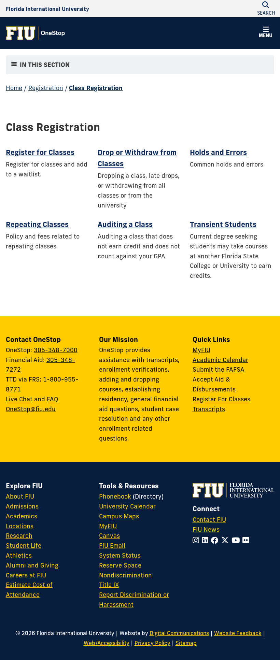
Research (19, 536)
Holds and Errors (218, 152)
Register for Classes (40, 152)
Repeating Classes (37, 224)
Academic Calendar (220, 360)
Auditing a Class (125, 224)
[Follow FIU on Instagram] (197, 540)
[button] (265, 33)
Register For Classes (221, 399)
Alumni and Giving (32, 565)
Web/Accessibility (106, 643)
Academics (21, 516)
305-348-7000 (56, 350)
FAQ (52, 399)
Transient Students (223, 224)
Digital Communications (179, 633)
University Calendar (127, 506)
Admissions (22, 506)
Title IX (109, 585)
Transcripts (209, 409)
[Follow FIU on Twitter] (226, 540)
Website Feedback (238, 633)
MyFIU (201, 350)
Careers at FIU (26, 575)
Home (14, 88)
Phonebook (115, 496)
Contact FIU (209, 519)
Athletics (19, 555)
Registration (45, 88)
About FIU (20, 496)
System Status (120, 555)
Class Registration (96, 88)
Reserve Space (120, 565)
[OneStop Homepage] (35, 33)
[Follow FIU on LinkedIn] (206, 540)
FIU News (206, 529)
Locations (19, 526)
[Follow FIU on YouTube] (237, 540)
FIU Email (112, 545)
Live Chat (19, 399)
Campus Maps (119, 516)
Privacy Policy (152, 643)
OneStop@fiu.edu (31, 409)
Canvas (109, 536)
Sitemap (186, 643)
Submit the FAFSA (218, 369)
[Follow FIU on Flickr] (247, 540)
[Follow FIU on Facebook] (216, 540)
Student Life (23, 545)
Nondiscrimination (125, 575)
